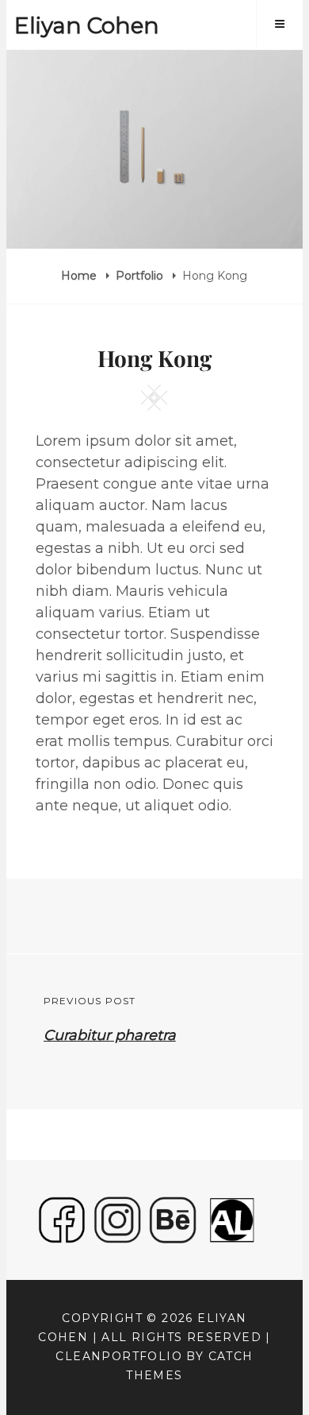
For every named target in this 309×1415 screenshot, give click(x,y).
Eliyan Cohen (86, 25)
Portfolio (141, 276)
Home (80, 276)
